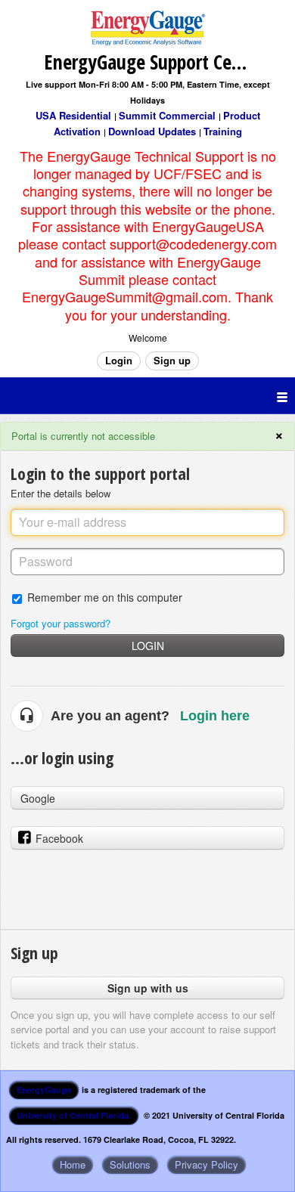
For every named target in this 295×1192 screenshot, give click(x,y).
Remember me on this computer (104, 597)
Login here (215, 715)
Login (148, 645)
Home (72, 1164)
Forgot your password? (60, 623)
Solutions (130, 1164)
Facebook (59, 838)
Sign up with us (147, 987)
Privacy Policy (206, 1164)
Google (37, 798)
